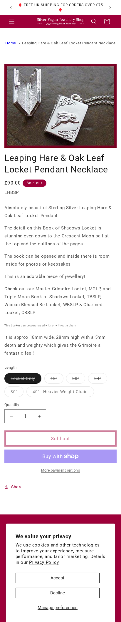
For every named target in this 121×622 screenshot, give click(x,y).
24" (100, 380)
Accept (57, 578)
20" (78, 380)
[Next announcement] (110, 7)
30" (17, 393)
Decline (57, 593)
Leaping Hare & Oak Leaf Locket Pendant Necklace (68, 43)
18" (57, 380)
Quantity (11, 405)
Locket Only (26, 380)
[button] (11, 21)
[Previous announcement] (10, 7)
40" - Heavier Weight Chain (63, 393)
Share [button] (17, 486)
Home (10, 43)
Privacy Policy (44, 562)
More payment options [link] (60, 470)
